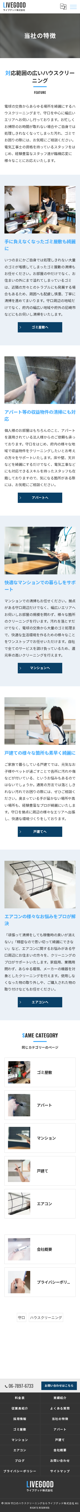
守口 (21, 1317)
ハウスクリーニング (46, 1317)
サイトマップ (60, 1471)
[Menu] (73, 6)
